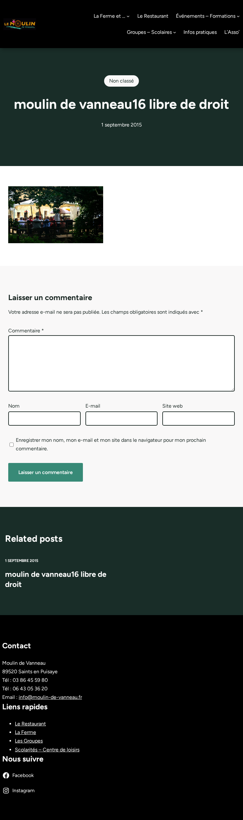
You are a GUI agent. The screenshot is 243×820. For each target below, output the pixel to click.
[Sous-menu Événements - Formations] (238, 16)
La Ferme (25, 732)
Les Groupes (29, 741)
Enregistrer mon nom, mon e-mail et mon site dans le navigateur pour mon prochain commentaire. (111, 444)
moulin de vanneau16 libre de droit (55, 579)
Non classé (121, 81)
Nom (14, 406)
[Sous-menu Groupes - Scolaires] (174, 32)
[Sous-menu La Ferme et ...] (128, 16)
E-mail (92, 406)
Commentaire (26, 331)
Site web (172, 406)
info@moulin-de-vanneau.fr (50, 697)
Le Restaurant (30, 724)
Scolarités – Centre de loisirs (47, 750)
